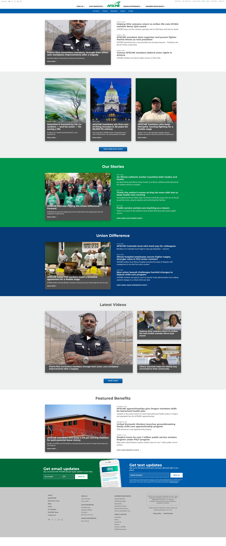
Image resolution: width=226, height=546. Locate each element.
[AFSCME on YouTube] (17, 1)
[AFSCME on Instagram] (20, 1)
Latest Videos (113, 304)
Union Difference (113, 235)
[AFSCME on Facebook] (12, 1)
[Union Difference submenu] (141, 6)
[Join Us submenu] (84, 6)
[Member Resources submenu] (165, 6)
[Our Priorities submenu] (103, 6)
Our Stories (113, 166)
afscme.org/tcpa (174, 482)
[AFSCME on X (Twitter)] (14, 1)
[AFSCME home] (113, 4)
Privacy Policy (157, 513)
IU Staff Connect (168, 513)
